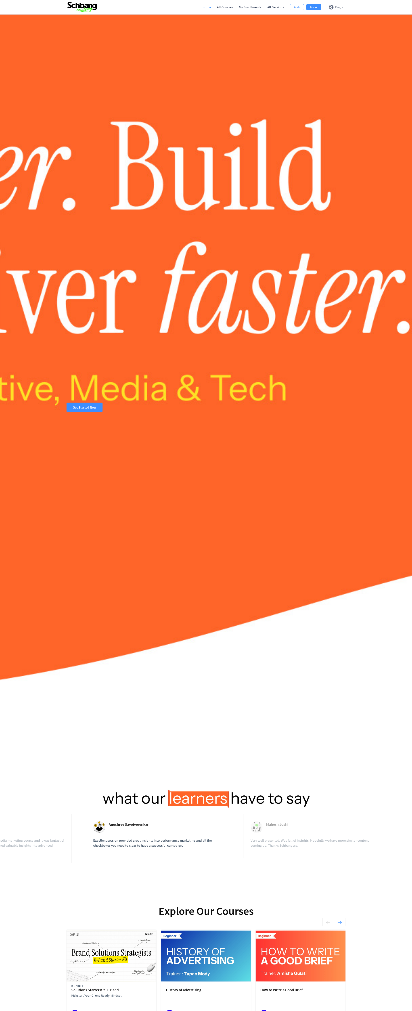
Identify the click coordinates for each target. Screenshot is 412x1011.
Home (206, 7)
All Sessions (275, 7)
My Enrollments (250, 7)
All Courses (225, 7)
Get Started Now (84, 407)
